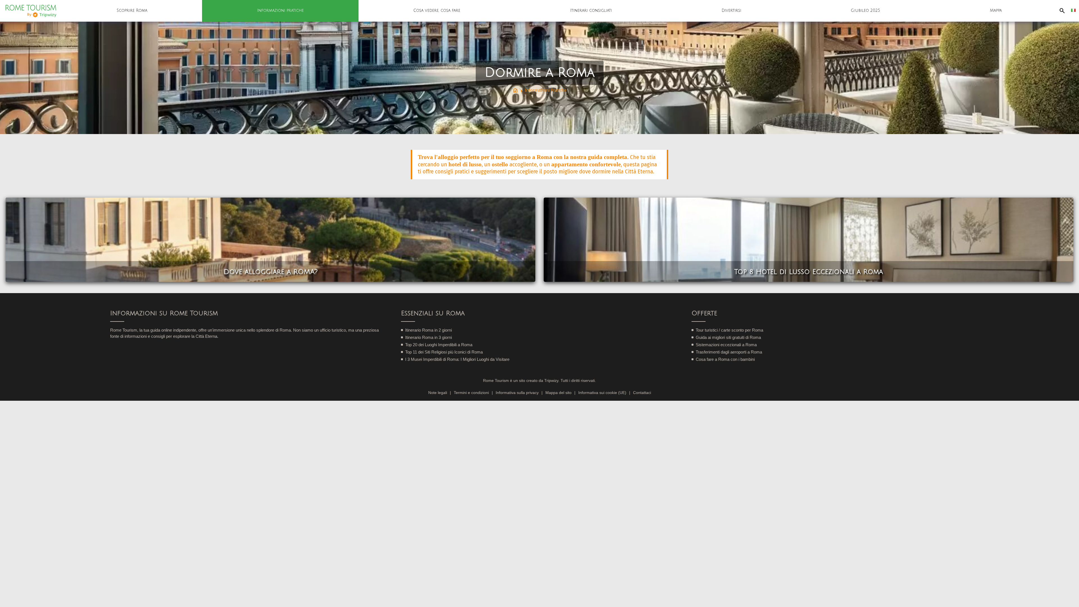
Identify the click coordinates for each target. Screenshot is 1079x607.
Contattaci (642, 393)
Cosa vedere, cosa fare (436, 10)
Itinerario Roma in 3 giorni (428, 337)
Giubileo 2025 (865, 10)
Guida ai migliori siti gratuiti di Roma (728, 337)
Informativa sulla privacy (517, 393)
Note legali (437, 393)
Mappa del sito (558, 393)
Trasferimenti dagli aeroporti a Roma (729, 352)
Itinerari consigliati (591, 10)
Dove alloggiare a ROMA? (271, 271)
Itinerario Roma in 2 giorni (428, 330)
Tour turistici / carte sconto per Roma (729, 330)
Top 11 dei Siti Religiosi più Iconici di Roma (444, 352)
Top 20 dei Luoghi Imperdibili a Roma (438, 344)
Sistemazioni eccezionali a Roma (726, 344)
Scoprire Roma (132, 10)
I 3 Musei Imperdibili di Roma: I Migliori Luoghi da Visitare (457, 359)
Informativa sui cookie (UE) (602, 393)
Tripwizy (551, 381)
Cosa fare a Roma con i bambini (725, 359)
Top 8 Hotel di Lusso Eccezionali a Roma (808, 271)
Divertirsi (731, 10)
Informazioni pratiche (280, 10)
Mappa (996, 10)
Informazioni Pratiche (545, 90)
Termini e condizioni (471, 393)
